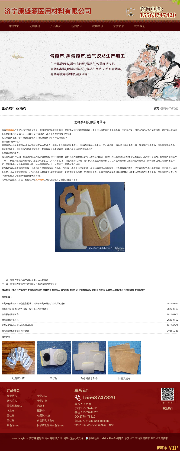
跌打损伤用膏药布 (10, 314)
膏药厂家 (74, 290)
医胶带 (109, 290)
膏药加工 (56, 290)
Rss (111, 438)
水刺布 (102, 290)
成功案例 (97, 26)
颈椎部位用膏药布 (10, 320)
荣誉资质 (118, 26)
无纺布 (95, 290)
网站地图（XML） (99, 438)
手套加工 (129, 438)
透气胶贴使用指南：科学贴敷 (15, 331)
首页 (156, 108)
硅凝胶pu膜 (43, 415)
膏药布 (162, 448)
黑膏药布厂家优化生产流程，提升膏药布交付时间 (25, 309)
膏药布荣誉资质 (126, 290)
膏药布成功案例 (35, 290)
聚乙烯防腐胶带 (159, 438)
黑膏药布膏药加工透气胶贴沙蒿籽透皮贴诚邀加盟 (33, 284)
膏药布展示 (140, 290)
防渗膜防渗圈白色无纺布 (50, 425)
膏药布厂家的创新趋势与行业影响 (17, 325)
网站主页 (14, 26)
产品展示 (56, 26)
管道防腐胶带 (142, 438)
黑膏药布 (47, 290)
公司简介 (35, 26)
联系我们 (139, 26)
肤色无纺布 (13, 425)
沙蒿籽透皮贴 (85, 290)
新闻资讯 (76, 26)
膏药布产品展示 (19, 290)
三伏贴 (115, 290)
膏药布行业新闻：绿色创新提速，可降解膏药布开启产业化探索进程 (33, 303)
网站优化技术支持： (74, 438)
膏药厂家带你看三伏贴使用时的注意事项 (29, 280)
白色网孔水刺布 (45, 420)
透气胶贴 (65, 290)
